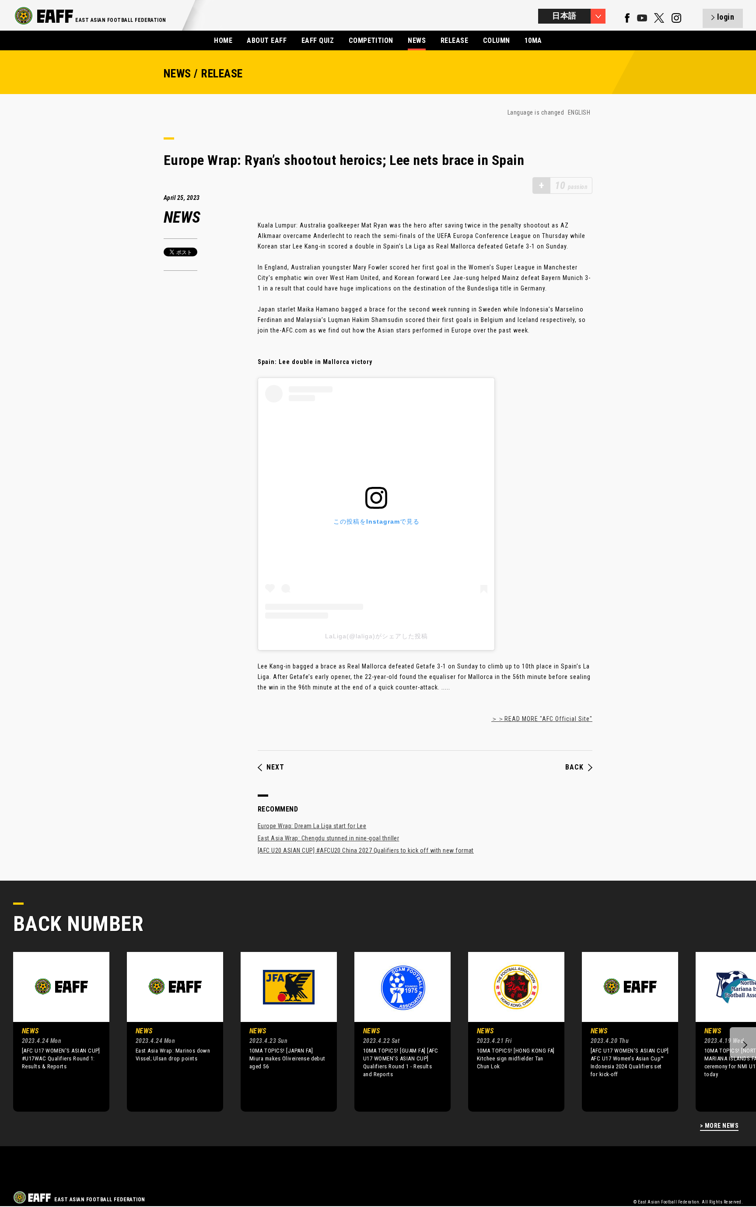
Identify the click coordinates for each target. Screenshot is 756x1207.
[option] (54, 1031)
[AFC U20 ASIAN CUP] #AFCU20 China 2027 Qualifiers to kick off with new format (366, 850)
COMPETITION (371, 40)
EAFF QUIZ (317, 40)
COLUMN (496, 40)
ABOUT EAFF (267, 40)
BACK (574, 767)
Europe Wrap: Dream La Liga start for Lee (312, 825)
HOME (223, 40)
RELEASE (454, 40)
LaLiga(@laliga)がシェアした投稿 (376, 636)
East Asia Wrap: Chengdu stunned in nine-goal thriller (328, 838)
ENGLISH (579, 112)
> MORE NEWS (719, 1126)
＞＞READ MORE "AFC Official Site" (541, 718)
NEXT (275, 767)
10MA (533, 40)
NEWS (417, 40)
